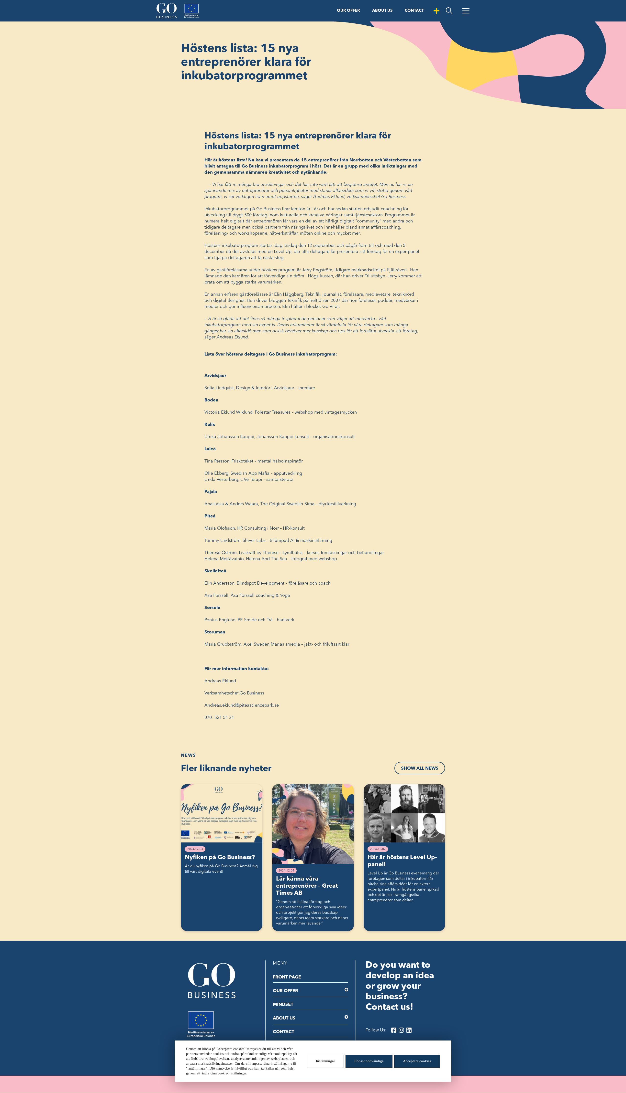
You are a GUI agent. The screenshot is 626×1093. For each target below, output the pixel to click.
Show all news (419, 768)
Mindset (283, 1004)
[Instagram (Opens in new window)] (401, 1030)
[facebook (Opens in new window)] (393, 1030)
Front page (287, 977)
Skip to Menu (46, 4)
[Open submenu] (346, 990)
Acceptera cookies (417, 1061)
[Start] (166, 10)
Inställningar (325, 1061)
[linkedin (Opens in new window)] (409, 1030)
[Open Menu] (466, 10)
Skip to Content (16, 4)
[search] (449, 10)
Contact (414, 11)
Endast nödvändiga (369, 1061)
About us (382, 11)
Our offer (348, 11)
